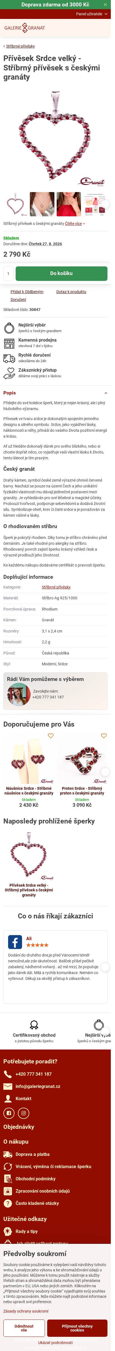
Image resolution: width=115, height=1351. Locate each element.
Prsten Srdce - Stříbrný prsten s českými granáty (82, 791)
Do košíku (61, 273)
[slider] (37, 945)
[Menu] (104, 27)
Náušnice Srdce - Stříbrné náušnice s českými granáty (28, 791)
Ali (29, 938)
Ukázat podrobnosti (55, 1342)
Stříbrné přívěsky (56, 587)
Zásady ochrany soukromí (25, 1311)
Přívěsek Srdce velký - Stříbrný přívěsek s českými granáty (29, 890)
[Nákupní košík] (90, 27)
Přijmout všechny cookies (77, 1328)
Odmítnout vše (24, 1328)
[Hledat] (77, 27)
